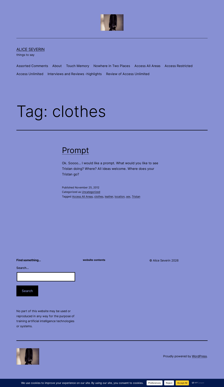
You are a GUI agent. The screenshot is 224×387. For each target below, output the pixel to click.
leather (109, 196)
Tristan (136, 196)
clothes (98, 196)
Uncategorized (91, 192)
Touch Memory (77, 66)
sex (128, 196)
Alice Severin (30, 49)
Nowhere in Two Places (111, 66)
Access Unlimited (29, 74)
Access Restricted (179, 66)
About (57, 66)
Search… (22, 268)
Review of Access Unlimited (127, 74)
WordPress (199, 356)
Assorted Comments (32, 66)
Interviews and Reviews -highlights (75, 74)
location (120, 196)
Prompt (75, 150)
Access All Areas (147, 66)
